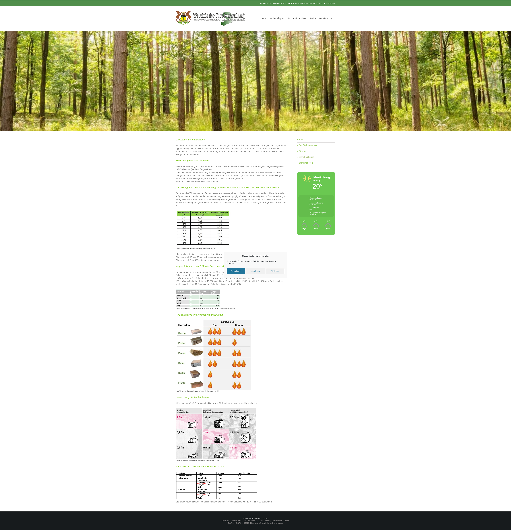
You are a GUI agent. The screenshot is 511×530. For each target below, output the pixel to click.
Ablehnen (256, 271)
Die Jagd (303, 151)
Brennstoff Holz (306, 163)
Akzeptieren (236, 271)
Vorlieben (275, 271)
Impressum (247, 518)
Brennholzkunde (306, 157)
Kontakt (265, 518)
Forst (301, 139)
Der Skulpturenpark (308, 145)
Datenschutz (256, 518)
